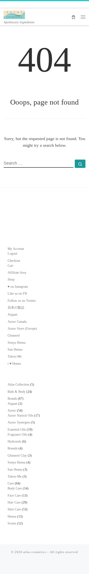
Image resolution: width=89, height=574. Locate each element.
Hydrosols (14, 441)
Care (11, 483)
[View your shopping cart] (73, 17)
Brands (12, 398)
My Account (16, 249)
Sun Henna (15, 349)
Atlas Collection (18, 384)
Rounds (13, 448)
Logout (12, 253)
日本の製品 (16, 307)
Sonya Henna (16, 342)
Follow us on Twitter (22, 300)
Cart (10, 265)
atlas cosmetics (34, 552)
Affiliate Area (17, 272)
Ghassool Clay (17, 455)
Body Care (15, 488)
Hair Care (14, 502)
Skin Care (14, 509)
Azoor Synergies (19, 422)
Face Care (14, 495)
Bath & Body (16, 391)
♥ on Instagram (18, 286)
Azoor (12, 410)
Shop (11, 279)
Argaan (12, 314)
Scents (12, 523)
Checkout (14, 260)
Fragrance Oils (17, 434)
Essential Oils (17, 429)
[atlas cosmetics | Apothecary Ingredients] (14, 14)
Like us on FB (17, 293)
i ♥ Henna (14, 363)
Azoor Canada (17, 321)
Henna (12, 516)
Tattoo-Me (15, 356)
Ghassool (14, 335)
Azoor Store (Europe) (22, 328)
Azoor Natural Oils (20, 415)
